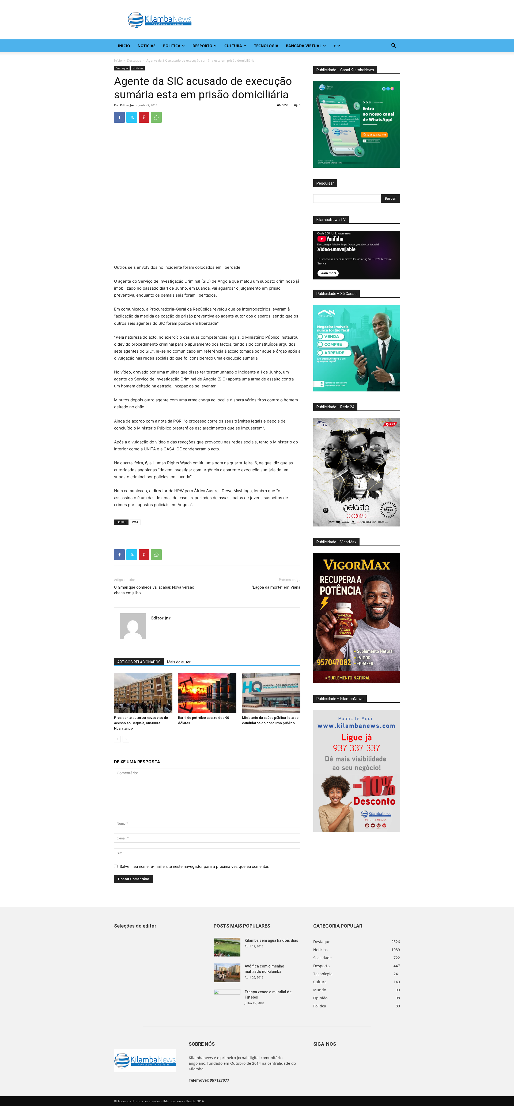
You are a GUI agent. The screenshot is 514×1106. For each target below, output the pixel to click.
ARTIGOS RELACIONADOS (139, 662)
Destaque (134, 60)
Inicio (124, 45)
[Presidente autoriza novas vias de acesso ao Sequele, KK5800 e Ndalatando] (143, 693)
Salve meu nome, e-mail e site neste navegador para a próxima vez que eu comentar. (194, 866)
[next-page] (126, 739)
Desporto (202, 45)
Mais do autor (179, 662)
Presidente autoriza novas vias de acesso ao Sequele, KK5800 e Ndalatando (141, 723)
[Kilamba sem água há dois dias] (227, 947)
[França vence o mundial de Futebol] (227, 998)
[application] (356, 255)
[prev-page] (117, 739)
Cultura (233, 45)
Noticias (147, 45)
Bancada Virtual (304, 45)
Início (118, 60)
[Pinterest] (144, 117)
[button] (393, 46)
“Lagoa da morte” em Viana (276, 587)
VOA (135, 522)
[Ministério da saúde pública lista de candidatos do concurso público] (271, 693)
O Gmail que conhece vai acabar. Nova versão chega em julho (154, 590)
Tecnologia (266, 45)
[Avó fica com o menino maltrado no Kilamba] (227, 972)
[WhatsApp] (156, 117)
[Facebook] (119, 117)
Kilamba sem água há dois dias (271, 940)
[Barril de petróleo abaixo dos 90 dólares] (207, 693)
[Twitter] (131, 117)
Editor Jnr (127, 105)
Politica (171, 45)
